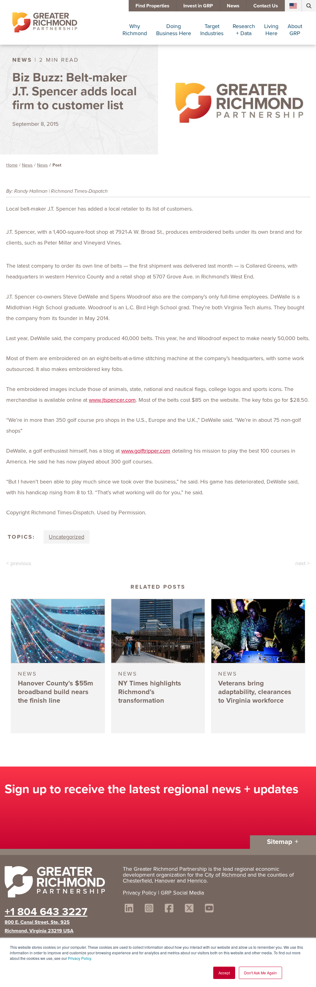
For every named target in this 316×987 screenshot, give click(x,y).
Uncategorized (66, 537)
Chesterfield (137, 881)
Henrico (196, 881)
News (233, 5)
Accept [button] (224, 972)
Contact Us (265, 5)
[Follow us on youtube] (209, 909)
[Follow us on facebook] (169, 909)
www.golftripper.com (145, 451)
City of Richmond (225, 875)
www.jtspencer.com (112, 400)
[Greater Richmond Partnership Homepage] (44, 22)
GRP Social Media (182, 893)
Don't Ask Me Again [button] (260, 972)
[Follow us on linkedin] (129, 909)
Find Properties (152, 5)
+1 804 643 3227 (46, 911)
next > (302, 563)
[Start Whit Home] (61, 883)
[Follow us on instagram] (149, 909)
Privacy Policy (79, 958)
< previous (18, 563)
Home (12, 165)
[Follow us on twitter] (189, 909)
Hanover (165, 881)
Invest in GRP (198, 5)
